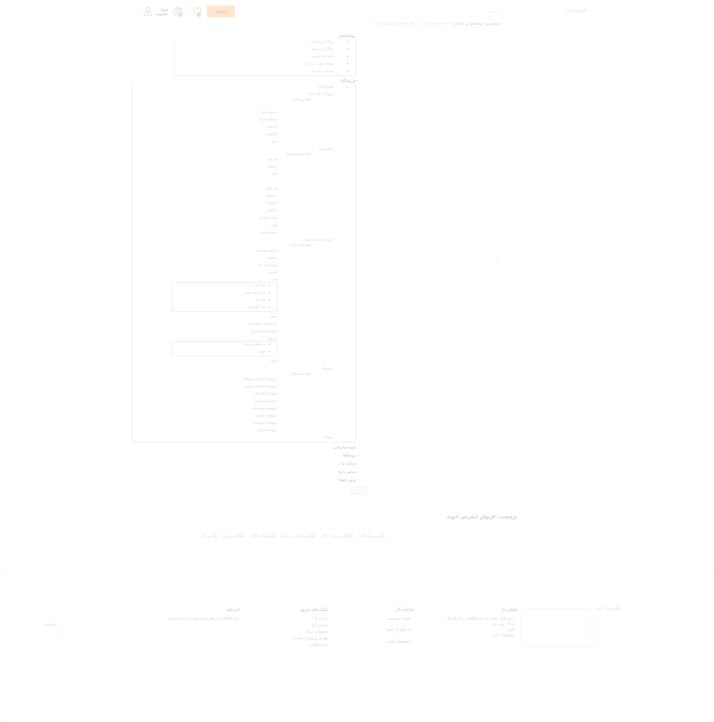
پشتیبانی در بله (316, 631)
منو (498, 261)
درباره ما (321, 618)
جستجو (221, 11)
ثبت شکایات (318, 645)
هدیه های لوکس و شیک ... (392, 23)
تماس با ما (319, 625)
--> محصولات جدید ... (434, 23)
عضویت (161, 14)
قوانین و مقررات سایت (310, 638)
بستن (358, 490)
